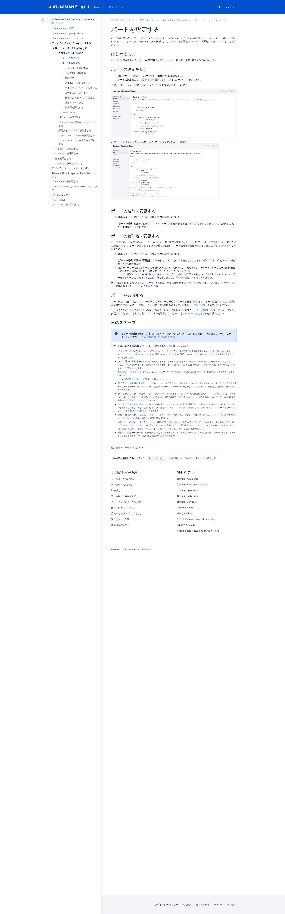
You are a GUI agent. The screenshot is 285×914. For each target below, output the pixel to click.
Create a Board (185, 507)
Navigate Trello (185, 513)
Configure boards (186, 501)
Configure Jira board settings (192, 484)
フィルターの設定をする (194, 313)
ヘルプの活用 (59, 199)
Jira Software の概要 (63, 28)
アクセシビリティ (61, 194)
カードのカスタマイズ (76, 92)
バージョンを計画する (66, 153)
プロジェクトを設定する (71, 53)
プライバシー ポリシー (166, 904)
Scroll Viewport (144, 549)
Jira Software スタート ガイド (67, 33)
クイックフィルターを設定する (81, 87)
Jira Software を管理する (65, 181)
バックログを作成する (66, 148)
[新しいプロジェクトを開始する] (207, 20)
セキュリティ (203, 904)
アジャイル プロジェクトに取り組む (70, 168)
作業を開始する (63, 158)
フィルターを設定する (76, 67)
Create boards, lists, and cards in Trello (198, 530)
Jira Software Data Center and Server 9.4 (72, 19)
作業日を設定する (74, 107)
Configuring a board (188, 478)
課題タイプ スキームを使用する (74, 130)
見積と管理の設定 (127, 414)
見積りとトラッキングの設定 (80, 97)
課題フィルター (210, 310)
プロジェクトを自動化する (65, 204)
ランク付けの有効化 (75, 72)
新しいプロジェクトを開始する (71, 48)
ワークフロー (69, 112)
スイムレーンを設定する (77, 82)
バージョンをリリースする (69, 163)
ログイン (229, 7)
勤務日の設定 (125, 432)
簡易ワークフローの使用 (137, 379)
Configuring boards (187, 490)
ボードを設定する (71, 63)
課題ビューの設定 (74, 102)
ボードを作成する (71, 58)
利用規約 (187, 904)
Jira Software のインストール (67, 38)
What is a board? (186, 524)
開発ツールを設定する (69, 117)
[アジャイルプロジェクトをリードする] (200, 20)
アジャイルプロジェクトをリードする (71, 43)
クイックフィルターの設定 (131, 393)
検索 (219, 7)
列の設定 (69, 77)
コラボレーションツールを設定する (76, 135)
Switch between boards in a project (196, 519)
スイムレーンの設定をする (131, 383)
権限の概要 (221, 245)
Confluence (128, 549)
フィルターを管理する (222, 282)
